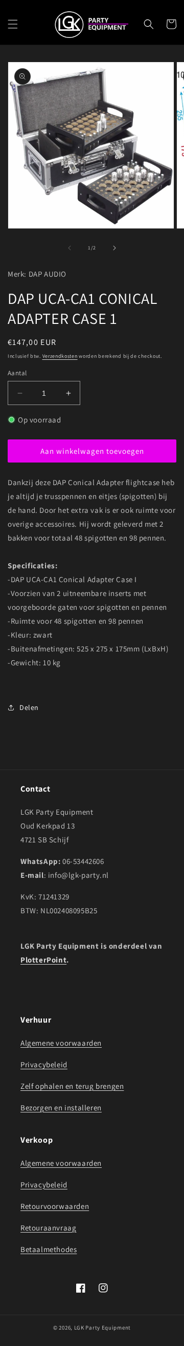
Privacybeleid (43, 1064)
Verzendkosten (60, 356)
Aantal (17, 373)
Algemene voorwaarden (61, 1043)
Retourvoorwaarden (54, 1206)
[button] (13, 24)
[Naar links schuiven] (69, 248)
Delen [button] (29, 707)
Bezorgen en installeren (61, 1107)
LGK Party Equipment (102, 1327)
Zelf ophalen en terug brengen (72, 1086)
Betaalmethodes (48, 1249)
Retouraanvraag (48, 1228)
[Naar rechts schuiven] (114, 248)
